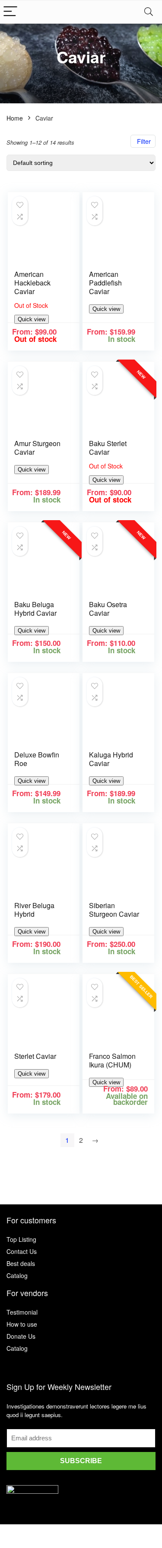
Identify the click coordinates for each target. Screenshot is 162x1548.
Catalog (17, 1275)
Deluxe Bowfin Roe (36, 759)
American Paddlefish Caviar (105, 282)
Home (14, 118)
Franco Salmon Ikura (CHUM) (112, 1060)
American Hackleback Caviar (32, 282)
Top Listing (21, 1239)
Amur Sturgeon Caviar (37, 447)
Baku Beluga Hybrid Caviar (35, 608)
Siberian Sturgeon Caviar (114, 909)
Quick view (31, 319)
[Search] (148, 11)
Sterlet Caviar (35, 1056)
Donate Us (20, 1336)
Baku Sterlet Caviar (108, 447)
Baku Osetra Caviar (108, 608)
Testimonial (22, 1312)
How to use (21, 1324)
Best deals (20, 1263)
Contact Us (21, 1251)
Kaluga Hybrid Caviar (111, 759)
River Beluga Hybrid (34, 909)
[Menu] (10, 11)
